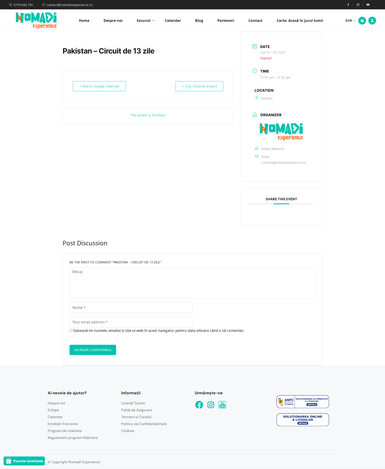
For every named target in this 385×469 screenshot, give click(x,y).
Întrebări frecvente (63, 423)
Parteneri (225, 20)
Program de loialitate (65, 430)
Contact (255, 20)
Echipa (53, 410)
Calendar (173, 20)
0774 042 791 (23, 5)
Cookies (127, 430)
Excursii (144, 20)
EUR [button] (349, 20)
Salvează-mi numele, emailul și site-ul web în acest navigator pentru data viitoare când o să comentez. (158, 330)
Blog (199, 20)
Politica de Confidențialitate (144, 423)
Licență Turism (133, 403)
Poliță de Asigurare (136, 410)
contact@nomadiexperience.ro (69, 5)
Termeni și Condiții (136, 417)
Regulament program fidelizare (73, 437)
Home (84, 20)
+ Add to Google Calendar (99, 86)
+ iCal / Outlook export (199, 86)
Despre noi (113, 20)
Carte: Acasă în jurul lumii (300, 20)
